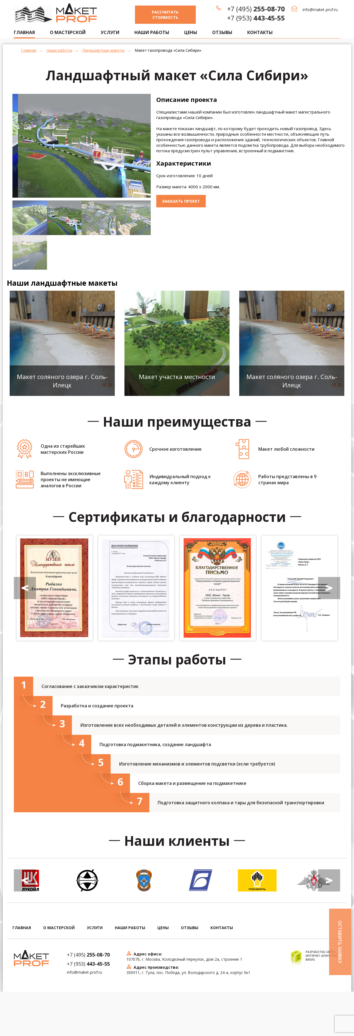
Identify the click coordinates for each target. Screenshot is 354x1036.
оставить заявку (340, 942)
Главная (28, 50)
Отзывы (222, 32)
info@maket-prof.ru (320, 9)
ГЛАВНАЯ (24, 32)
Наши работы (151, 32)
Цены (190, 32)
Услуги (110, 32)
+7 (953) (256, 17)
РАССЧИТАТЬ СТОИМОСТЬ (165, 14)
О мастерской (68, 32)
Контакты (260, 32)
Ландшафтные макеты (103, 50)
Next (159, 160)
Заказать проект (181, 201)
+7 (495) (256, 8)
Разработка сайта (320, 952)
